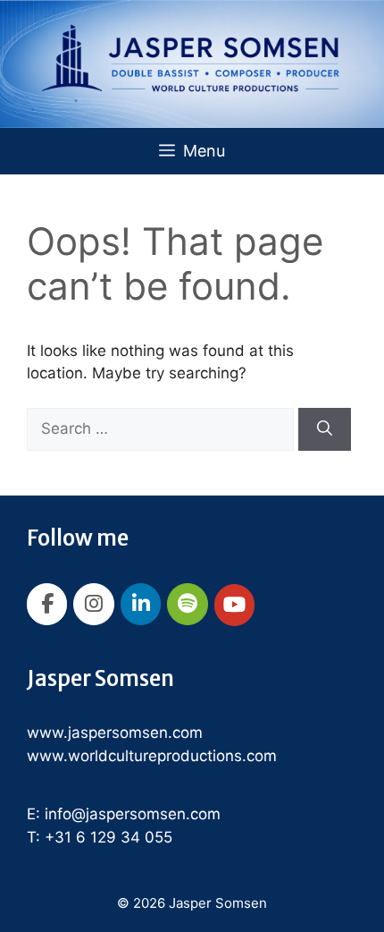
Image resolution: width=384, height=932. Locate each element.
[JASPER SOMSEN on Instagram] (93, 604)
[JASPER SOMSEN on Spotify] (187, 604)
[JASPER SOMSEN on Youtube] (234, 605)
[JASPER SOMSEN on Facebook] (47, 604)
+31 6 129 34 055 (108, 837)
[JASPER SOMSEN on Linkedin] (141, 604)
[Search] (324, 429)
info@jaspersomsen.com (133, 814)
